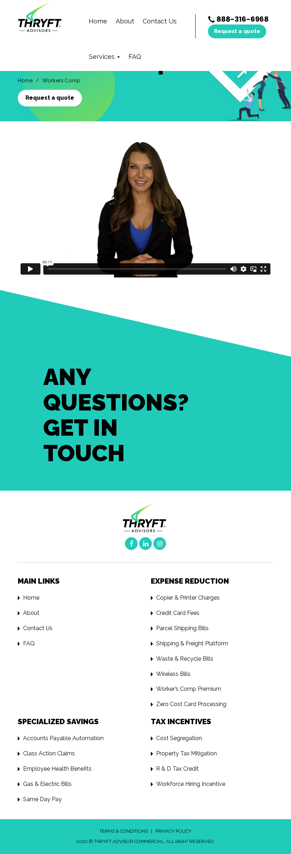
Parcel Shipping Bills (182, 628)
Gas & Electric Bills (47, 784)
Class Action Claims (49, 753)
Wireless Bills (173, 674)
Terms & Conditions (123, 831)
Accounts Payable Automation (63, 738)
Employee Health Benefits (57, 768)
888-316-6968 (242, 19)
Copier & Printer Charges (188, 597)
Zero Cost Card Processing (191, 704)
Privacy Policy (173, 831)
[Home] (44, 18)
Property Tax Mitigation (186, 753)
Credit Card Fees (177, 613)
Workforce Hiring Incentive (190, 784)
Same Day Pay (42, 799)
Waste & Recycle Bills (184, 658)
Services (102, 56)
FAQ (134, 56)
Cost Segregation (179, 738)
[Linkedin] (145, 543)
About (125, 21)
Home (98, 21)
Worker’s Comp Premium (188, 688)
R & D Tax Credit (177, 768)
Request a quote (237, 31)
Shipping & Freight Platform (192, 643)
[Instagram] (159, 543)
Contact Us (160, 21)
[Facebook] (131, 543)
